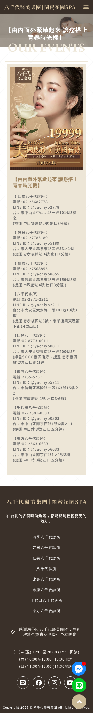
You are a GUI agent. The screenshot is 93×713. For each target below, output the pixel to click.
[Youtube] (70, 682)
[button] (86, 7)
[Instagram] (54, 682)
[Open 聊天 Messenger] (79, 669)
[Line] (79, 685)
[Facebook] (39, 682)
